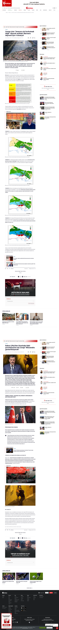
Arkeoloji (34, 597)
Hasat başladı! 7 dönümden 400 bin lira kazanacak (50, 117)
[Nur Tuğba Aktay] (41, 57)
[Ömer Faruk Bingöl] (41, 68)
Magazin (10, 607)
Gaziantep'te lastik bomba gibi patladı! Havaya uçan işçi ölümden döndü (50, 98)
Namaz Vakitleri (42, 596)
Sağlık (28, 596)
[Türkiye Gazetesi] (29, 8)
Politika (3, 596)
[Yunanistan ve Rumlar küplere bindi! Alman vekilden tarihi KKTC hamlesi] (44, 29)
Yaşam (28, 595)
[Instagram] (13, 622)
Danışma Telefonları (17, 611)
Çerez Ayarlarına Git (49, 627)
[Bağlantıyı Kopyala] (30, 37)
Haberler (10, 610)
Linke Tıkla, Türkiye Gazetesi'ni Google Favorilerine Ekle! (14, 26)
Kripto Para (10, 600)
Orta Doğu (22, 596)
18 (26, 295)
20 (28, 295)
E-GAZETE (47, 592)
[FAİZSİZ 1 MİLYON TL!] (42, 114)
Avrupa (22, 597)
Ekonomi (10, 595)
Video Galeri (10, 612)
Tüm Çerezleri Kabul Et (42, 627)
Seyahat (28, 599)
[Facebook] (7, 268)
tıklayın (48, 403)
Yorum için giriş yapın (31, 303)
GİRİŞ (55, 592)
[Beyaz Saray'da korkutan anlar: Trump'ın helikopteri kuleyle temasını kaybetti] (42, 418)
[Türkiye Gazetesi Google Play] (23, 610)
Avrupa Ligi (16, 600)
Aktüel (28, 600)
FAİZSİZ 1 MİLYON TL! (48, 112)
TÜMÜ (29, 295)
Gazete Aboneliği (17, 610)
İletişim (16, 608)
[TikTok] (15, 622)
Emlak (9, 601)
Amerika (22, 598)
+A (23, 70)
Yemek (28, 598)
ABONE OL (51, 592)
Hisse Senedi (10, 599)
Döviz (9, 598)
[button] (34, 287)
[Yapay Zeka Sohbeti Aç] (57, 628)
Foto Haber (10, 611)
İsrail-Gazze (22, 600)
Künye (15, 609)
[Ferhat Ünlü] (41, 63)
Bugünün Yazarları (4, 607)
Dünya (22, 595)
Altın (9, 597)
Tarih (34, 599)
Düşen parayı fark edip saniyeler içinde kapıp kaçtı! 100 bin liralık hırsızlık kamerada (50, 108)
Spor (15, 595)
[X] (18, 276)
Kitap (34, 598)
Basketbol (16, 601)
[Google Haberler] (28, 276)
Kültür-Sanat (35, 595)
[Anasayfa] (4, 592)
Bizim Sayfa (41, 595)
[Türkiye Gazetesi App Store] (23, 608)
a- (26, 387)
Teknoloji (10, 608)
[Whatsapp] (28, 37)
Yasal (15, 612)
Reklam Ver (16, 613)
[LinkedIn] (22, 276)
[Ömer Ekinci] (41, 78)
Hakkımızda (16, 607)
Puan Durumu (16, 597)
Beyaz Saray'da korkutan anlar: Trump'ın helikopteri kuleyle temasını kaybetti (49, 417)
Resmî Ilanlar (10, 609)
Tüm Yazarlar (4, 608)
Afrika (21, 599)
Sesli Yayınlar (41, 597)
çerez (21, 627)
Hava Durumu (29, 597)
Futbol (15, 596)
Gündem (6, 29)
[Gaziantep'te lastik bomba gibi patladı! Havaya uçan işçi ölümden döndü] (42, 99)
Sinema (34, 596)
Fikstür (15, 598)
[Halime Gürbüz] (41, 73)
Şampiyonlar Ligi (17, 599)
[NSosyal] (24, 276)
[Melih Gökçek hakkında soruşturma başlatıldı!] (44, 43)
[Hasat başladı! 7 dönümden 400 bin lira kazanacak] (42, 119)
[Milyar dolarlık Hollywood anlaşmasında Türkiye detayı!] (42, 104)
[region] (29, 628)
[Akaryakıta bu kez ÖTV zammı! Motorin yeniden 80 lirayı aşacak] (44, 47)
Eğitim (3, 597)
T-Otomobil (10, 602)
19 (27, 295)
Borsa (9, 596)
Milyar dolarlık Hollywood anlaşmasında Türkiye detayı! (49, 103)
